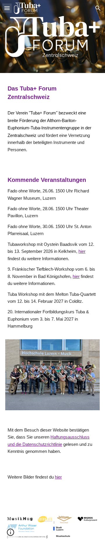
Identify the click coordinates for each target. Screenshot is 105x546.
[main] (52, 92)
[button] (7, 8)
